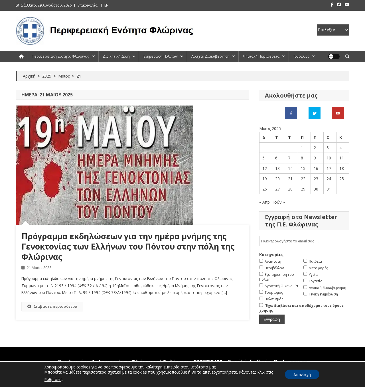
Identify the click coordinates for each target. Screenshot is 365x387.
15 (303, 168)
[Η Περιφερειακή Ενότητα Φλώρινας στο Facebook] (291, 112)
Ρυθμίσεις (53, 379)
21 (290, 178)
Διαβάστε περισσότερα (55, 306)
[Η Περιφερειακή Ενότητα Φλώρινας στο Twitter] (315, 112)
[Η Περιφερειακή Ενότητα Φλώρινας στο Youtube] (338, 112)
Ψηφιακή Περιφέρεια (261, 56)
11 (341, 158)
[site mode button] (334, 56)
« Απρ (264, 202)
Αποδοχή (302, 374)
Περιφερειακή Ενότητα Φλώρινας (60, 56)
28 (290, 189)
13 (277, 168)
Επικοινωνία (88, 5)
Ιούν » (279, 202)
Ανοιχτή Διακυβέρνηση (210, 56)
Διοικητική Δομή (116, 56)
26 (264, 189)
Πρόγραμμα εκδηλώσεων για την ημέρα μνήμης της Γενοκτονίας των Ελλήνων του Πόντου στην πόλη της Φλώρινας (128, 246)
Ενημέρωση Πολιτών (160, 56)
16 (316, 168)
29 (303, 189)
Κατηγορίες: (272, 254)
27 (277, 189)
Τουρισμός (301, 56)
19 (264, 178)
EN (106, 5)
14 (290, 168)
